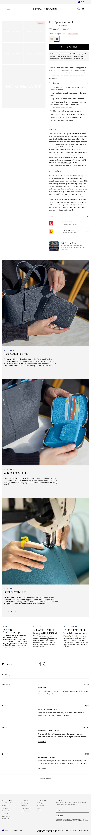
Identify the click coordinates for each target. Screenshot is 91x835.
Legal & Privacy (17, 830)
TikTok (39, 808)
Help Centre (6, 806)
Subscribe (59, 816)
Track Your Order (8, 803)
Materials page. (38, 646)
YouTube (40, 811)
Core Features (54, 83)
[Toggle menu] (8, 8)
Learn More (64, 249)
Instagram (40, 803)
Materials (52, 129)
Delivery (52, 216)
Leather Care (25, 811)
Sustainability (25, 808)
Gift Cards (5, 819)
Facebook (40, 806)
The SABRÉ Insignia (56, 171)
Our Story (24, 803)
